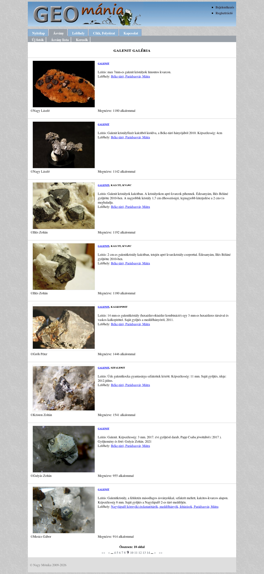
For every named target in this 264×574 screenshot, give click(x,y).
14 (148, 552)
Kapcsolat (131, 33)
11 (136, 552)
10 (131, 552)
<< (103, 552)
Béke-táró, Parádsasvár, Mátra (130, 76)
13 (144, 552)
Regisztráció (224, 13)
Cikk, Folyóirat (104, 33)
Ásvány (58, 33)
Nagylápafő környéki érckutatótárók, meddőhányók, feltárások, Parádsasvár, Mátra (164, 506)
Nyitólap (38, 33)
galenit (103, 63)
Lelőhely (78, 33)
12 (140, 552)
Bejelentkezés (225, 7)
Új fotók (38, 39)
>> (161, 552)
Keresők (82, 39)
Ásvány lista (60, 39)
